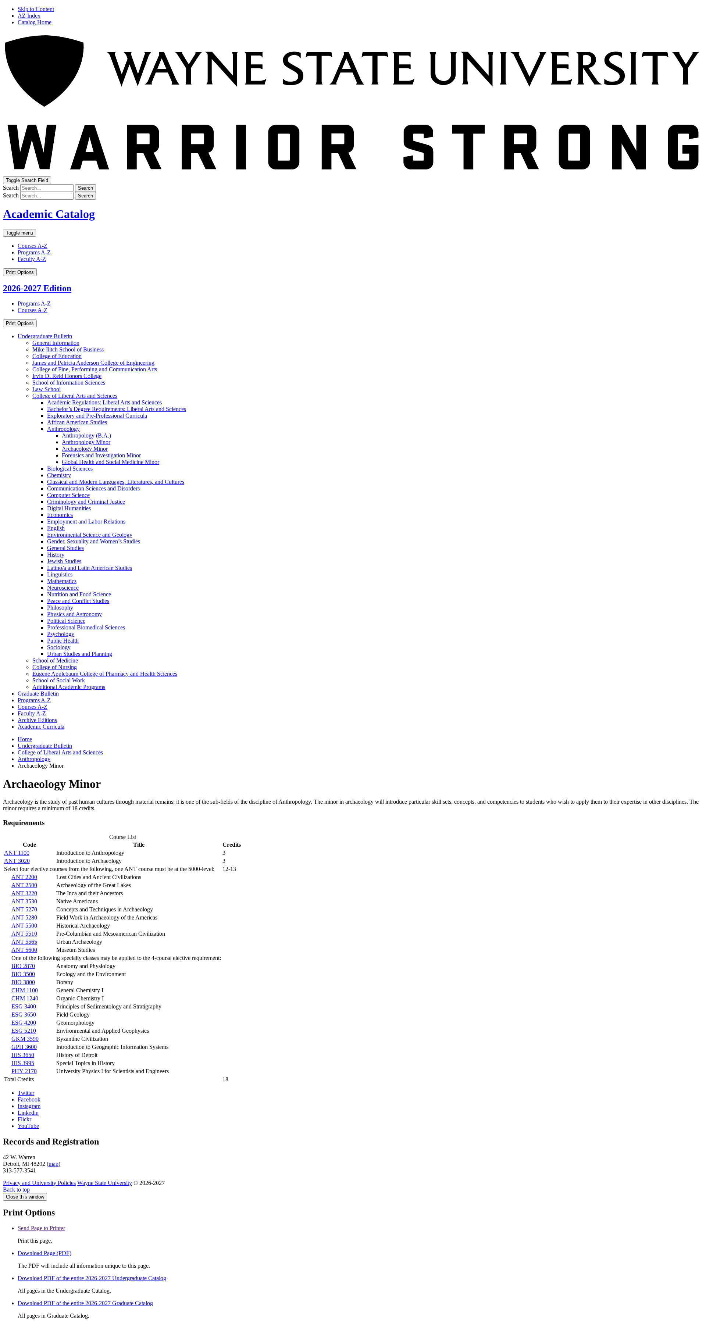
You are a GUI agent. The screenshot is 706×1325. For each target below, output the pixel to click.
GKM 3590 (25, 1039)
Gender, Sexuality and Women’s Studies (93, 541)
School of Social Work (58, 680)
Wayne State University (104, 1183)
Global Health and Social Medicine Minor (110, 462)
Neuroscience (63, 588)
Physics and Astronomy (74, 614)
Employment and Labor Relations (86, 521)
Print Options (20, 272)
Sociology (59, 647)
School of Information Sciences (68, 382)
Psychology (60, 634)
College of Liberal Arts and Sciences (74, 396)
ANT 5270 (24, 909)
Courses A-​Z (32, 707)
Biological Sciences (70, 468)
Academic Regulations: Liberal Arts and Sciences (104, 402)
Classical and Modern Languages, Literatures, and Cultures (115, 482)
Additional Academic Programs (68, 687)
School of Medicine (55, 660)
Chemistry (59, 475)
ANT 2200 (24, 877)
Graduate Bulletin (38, 693)
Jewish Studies (64, 561)
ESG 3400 (23, 1006)
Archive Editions (37, 720)
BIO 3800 (23, 982)
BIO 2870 (23, 966)
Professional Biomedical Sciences (86, 627)
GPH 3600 (24, 1047)
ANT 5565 (24, 942)
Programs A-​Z (34, 700)
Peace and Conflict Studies (78, 601)
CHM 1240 (24, 998)
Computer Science (68, 495)
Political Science (66, 621)
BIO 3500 (23, 974)
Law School (46, 389)
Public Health (63, 641)
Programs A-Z (34, 252)
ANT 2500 (24, 885)
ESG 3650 (23, 1014)
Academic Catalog (49, 214)
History (55, 554)
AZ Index (29, 15)
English (56, 528)
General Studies (65, 548)
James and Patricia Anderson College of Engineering (93, 363)
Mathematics (61, 581)
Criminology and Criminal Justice (86, 502)
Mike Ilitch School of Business (68, 349)
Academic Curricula (41, 727)
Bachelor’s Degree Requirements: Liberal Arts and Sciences (116, 409)
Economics (60, 515)
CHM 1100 (24, 990)
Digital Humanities (69, 508)
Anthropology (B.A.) (86, 435)
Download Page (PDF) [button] (44, 1253)
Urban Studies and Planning (79, 654)
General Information (55, 343)
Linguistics (59, 574)
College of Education (57, 356)
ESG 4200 (23, 1022)
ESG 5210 (23, 1031)
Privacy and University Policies (39, 1183)
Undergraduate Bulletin (45, 336)
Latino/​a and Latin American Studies (89, 568)
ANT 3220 (24, 893)
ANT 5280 (24, 917)
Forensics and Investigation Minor (101, 455)
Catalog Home (34, 22)
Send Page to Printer (41, 1228)
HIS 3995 (22, 1063)
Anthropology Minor (86, 442)
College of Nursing (54, 667)
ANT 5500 (24, 925)
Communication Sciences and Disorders (93, 488)
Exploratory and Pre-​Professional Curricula (97, 416)
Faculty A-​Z (32, 713)
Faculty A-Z (32, 259)
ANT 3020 (17, 861)
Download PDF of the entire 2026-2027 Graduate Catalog (85, 1303)
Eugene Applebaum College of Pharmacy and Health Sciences (104, 674)
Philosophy (60, 607)
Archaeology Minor (85, 449)
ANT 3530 (24, 901)
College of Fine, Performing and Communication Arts (94, 369)
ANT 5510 (24, 934)
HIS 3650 (22, 1055)
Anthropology (63, 429)
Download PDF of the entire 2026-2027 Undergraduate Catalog (92, 1278)
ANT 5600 (24, 950)
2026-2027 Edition (37, 288)
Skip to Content (36, 9)
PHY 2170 (24, 1071)
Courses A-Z (32, 246)
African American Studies (77, 422)
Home (25, 739)
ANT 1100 (16, 853)
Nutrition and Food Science (79, 594)
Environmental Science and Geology (89, 535)
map (53, 1164)
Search (11, 188)
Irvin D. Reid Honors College (66, 376)
